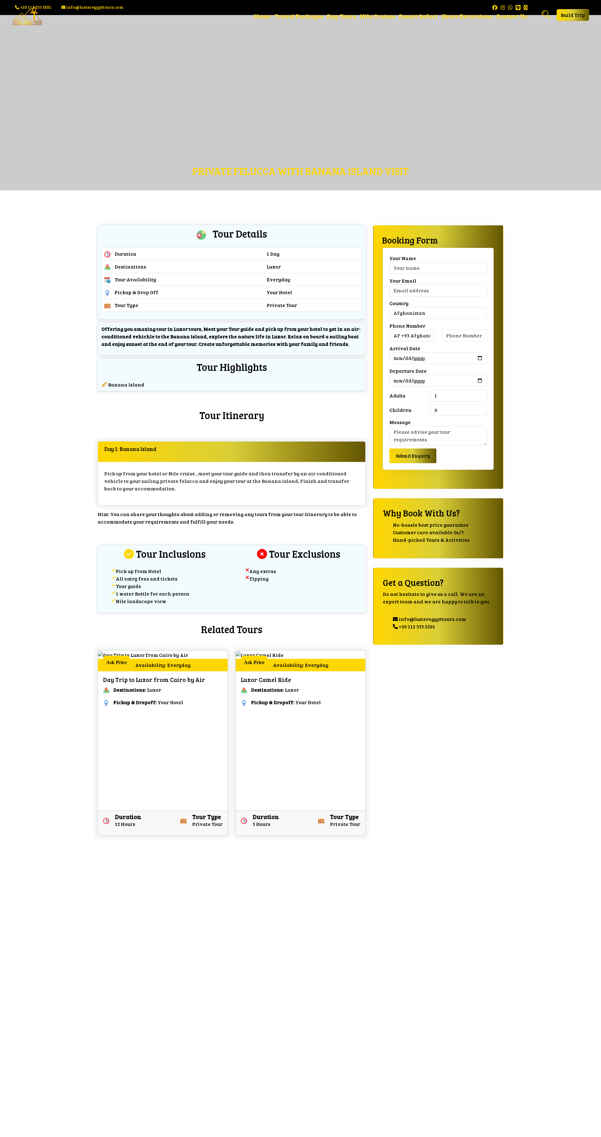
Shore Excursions (466, 16)
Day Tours (341, 16)
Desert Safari (418, 16)
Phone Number (407, 326)
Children (400, 410)
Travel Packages (299, 16)
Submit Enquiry (413, 456)
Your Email (402, 281)
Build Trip (573, 15)
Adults (397, 395)
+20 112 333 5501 (416, 626)
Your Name (402, 258)
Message (400, 422)
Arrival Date (404, 348)
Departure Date (408, 371)
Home (262, 16)
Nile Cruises (377, 16)
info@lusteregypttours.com (432, 619)
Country (398, 303)
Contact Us (511, 16)
